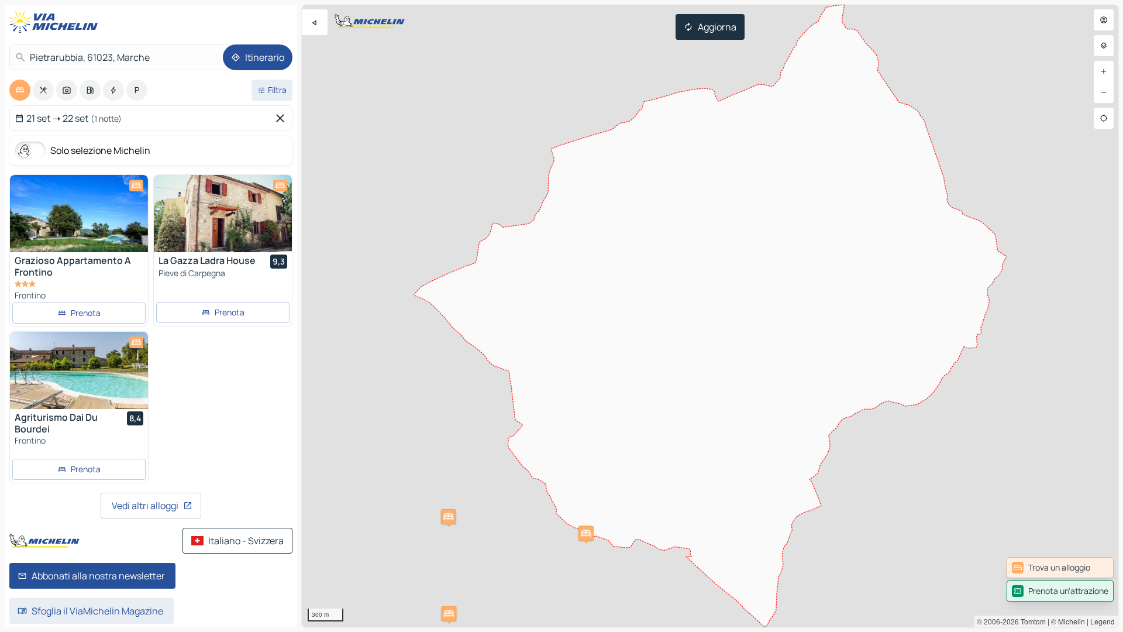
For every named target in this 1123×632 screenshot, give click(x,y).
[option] (19, 90)
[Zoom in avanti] (1104, 71)
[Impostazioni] (1104, 45)
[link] (1060, 567)
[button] (448, 613)
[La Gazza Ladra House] (223, 213)
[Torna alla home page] (56, 22)
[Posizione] (1104, 118)
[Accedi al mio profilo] (1104, 19)
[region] (710, 316)
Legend (1102, 621)
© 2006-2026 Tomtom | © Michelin (1031, 621)
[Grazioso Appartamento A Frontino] (79, 213)
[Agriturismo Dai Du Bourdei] (79, 370)
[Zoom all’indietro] (1104, 92)
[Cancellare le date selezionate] (282, 118)
